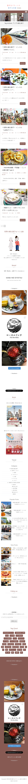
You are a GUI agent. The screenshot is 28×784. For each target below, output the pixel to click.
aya (12, 52)
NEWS (18, 172)
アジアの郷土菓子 (19, 635)
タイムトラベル (21, 638)
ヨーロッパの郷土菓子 (14, 641)
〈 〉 (14, 259)
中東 (15, 476)
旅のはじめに (15, 486)
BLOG (14, 484)
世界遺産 (4, 644)
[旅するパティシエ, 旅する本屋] (14, 6)
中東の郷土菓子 (10, 644)
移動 (12, 652)
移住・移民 (8, 652)
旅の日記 (15, 490)
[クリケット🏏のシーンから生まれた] (14, 353)
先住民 (24, 644)
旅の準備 (15, 488)
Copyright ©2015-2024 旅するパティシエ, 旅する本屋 (13, 779)
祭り (24, 649)
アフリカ (15, 478)
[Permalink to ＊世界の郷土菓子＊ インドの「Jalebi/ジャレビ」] (14, 44)
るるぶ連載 (12, 635)
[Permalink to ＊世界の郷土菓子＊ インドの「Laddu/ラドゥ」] (14, 124)
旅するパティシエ (13, 649)
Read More (22, 63)
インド (18, 52)
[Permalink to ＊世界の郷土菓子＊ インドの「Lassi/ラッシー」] (14, 84)
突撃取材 (17, 652)
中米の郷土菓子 (18, 644)
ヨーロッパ (15, 474)
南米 (15, 472)
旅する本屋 (20, 649)
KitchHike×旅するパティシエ (8, 632)
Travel (14, 460)
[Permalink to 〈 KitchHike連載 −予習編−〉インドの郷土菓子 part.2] (14, 164)
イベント (14, 638)
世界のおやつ (22, 641)
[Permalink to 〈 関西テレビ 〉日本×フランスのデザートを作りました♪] (14, 204)
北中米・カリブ (15, 470)
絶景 (21, 652)
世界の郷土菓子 (14, 468)
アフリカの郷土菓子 (7, 638)
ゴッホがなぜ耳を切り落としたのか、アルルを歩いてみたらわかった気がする (19, 520)
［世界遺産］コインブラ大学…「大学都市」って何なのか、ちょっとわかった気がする (19, 528)
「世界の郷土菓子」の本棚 (19, 632)
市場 (6, 649)
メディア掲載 (6, 641)
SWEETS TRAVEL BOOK (14, 482)
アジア (15, 480)
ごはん (7, 635)
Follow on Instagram (15, 368)
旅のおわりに (15, 492)
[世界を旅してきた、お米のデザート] (14, 302)
